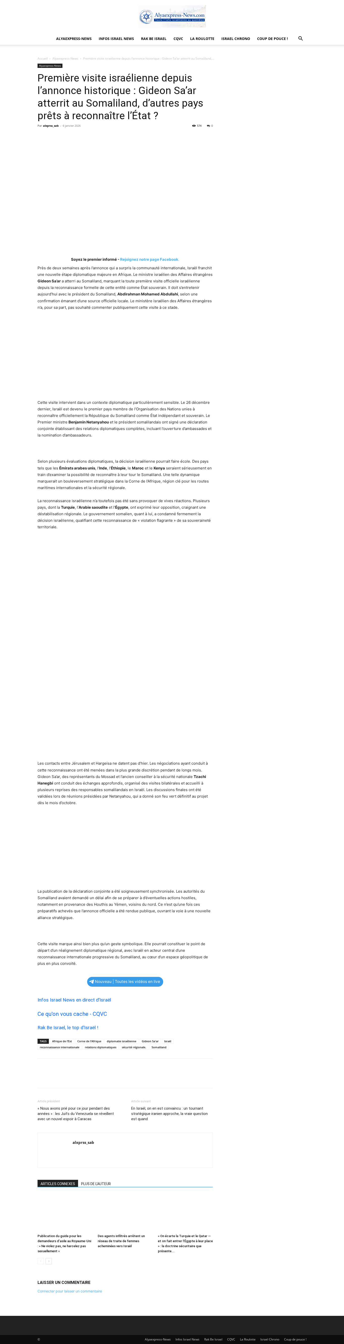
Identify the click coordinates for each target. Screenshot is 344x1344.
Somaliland (159, 1047)
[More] (89, 137)
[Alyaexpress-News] (172, 16)
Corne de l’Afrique (89, 1041)
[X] (54, 137)
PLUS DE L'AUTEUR (96, 1184)
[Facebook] (43, 137)
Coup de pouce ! (272, 38)
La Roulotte (202, 38)
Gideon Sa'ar (150, 1041)
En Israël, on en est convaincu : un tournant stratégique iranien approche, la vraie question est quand (169, 1113)
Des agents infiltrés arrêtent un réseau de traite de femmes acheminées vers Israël (121, 1241)
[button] (300, 39)
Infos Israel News (116, 38)
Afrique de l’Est (62, 1041)
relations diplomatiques (100, 1047)
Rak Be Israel (153, 38)
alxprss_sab (51, 125)
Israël (167, 1041)
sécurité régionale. (134, 1047)
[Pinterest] (66, 137)
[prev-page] (41, 1261)
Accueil (43, 58)
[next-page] (49, 1261)
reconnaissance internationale (59, 1047)
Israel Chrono (235, 38)
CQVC (178, 38)
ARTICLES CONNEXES (58, 1184)
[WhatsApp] (77, 137)
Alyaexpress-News (74, 38)
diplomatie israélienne (121, 1041)
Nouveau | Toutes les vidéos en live (127, 981)
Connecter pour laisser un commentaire (70, 1291)
